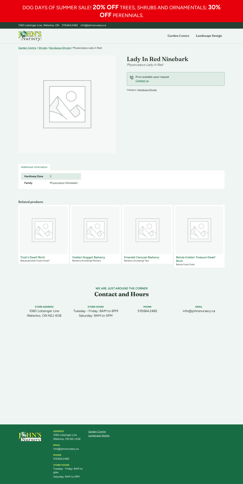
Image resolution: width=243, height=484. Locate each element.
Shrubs (43, 47)
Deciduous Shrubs (60, 47)
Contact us (142, 80)
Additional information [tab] (34, 167)
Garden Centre (178, 36)
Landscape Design (209, 36)
